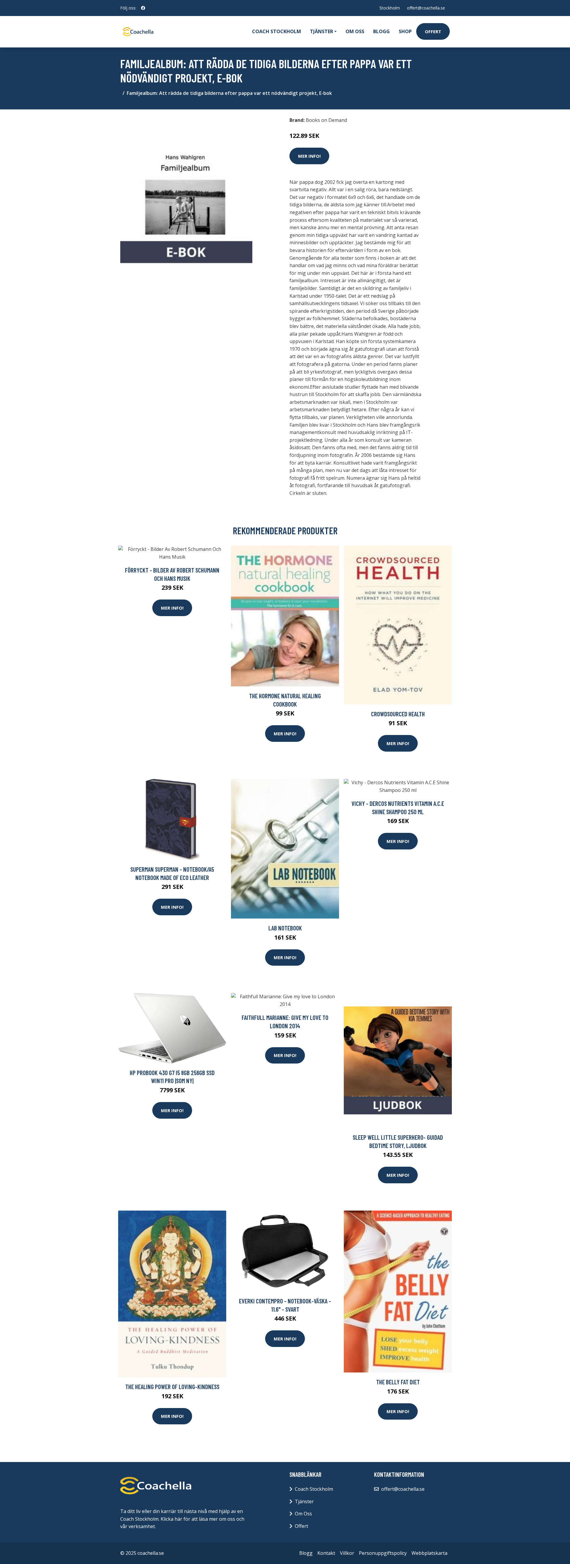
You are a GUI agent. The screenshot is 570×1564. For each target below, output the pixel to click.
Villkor (347, 1553)
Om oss (355, 31)
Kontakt (326, 1553)
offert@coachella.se (426, 8)
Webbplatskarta (429, 1553)
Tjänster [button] (321, 31)
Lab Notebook (285, 928)
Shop (405, 31)
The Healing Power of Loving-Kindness (172, 1386)
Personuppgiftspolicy (383, 1553)
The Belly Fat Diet (398, 1382)
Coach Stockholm (276, 31)
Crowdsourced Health (398, 714)
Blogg (381, 31)
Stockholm (389, 8)
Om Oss (303, 1513)
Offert (433, 31)
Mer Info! (309, 156)
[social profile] (143, 8)
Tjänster (304, 1501)
